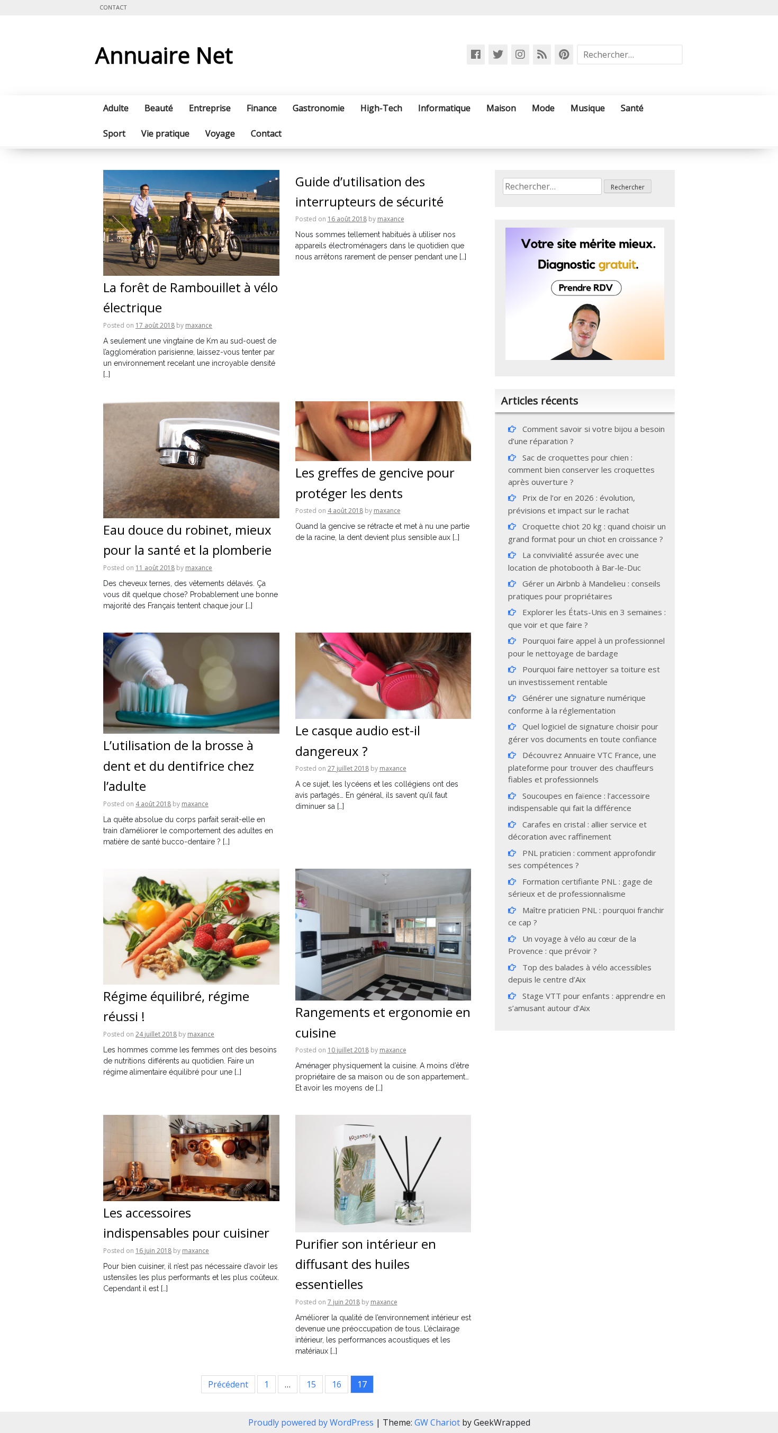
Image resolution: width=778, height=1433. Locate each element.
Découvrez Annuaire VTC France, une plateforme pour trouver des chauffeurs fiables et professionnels (582, 767)
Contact (113, 7)
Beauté (158, 108)
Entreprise (210, 108)
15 (311, 1384)
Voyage (220, 133)
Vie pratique (165, 133)
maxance (198, 325)
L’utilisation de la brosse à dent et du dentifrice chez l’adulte (178, 765)
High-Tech (381, 108)
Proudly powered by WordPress (312, 1422)
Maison (501, 108)
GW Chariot (437, 1422)
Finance (262, 108)
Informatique (444, 108)
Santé (632, 108)
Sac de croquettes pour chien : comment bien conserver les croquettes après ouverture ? (581, 469)
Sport (114, 133)
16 (336, 1384)
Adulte (116, 108)
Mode (543, 108)
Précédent (228, 1384)
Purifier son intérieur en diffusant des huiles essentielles (365, 1264)
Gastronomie (319, 108)
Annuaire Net (164, 55)
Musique (588, 108)
